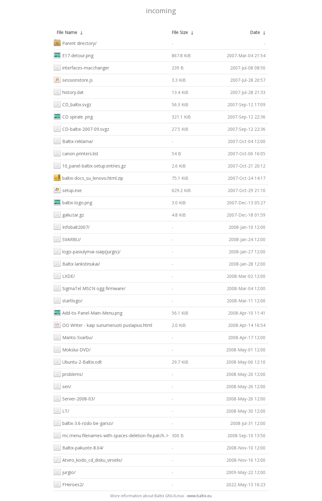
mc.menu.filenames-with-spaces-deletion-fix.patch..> (115, 435)
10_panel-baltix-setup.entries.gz (94, 166)
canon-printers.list (80, 154)
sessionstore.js (77, 80)
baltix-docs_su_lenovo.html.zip (92, 178)
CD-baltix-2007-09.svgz (85, 129)
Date (255, 32)
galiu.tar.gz (73, 215)
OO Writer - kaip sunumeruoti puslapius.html (107, 325)
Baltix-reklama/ (77, 141)
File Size (180, 32)
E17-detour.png (77, 55)
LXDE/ (68, 276)
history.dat (73, 92)
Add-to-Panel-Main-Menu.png (92, 313)
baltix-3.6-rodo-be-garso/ (87, 423)
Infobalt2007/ (76, 227)
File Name (67, 32)
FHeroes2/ (73, 484)
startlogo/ (72, 301)
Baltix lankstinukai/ (81, 264)
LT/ (65, 411)
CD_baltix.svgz (76, 104)
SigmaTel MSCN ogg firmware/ (93, 288)
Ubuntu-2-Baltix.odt (82, 362)
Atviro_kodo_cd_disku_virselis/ (92, 460)
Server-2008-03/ (78, 399)
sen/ (66, 386)
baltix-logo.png (77, 203)
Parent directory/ (79, 43)
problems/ (72, 374)
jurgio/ (68, 472)
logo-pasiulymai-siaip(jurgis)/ (91, 252)
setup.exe (72, 190)
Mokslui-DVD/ (76, 350)
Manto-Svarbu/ (77, 337)
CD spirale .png (77, 117)
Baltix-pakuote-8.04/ (82, 448)
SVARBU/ (71, 239)
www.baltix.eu (199, 495)
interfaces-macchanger (85, 68)
